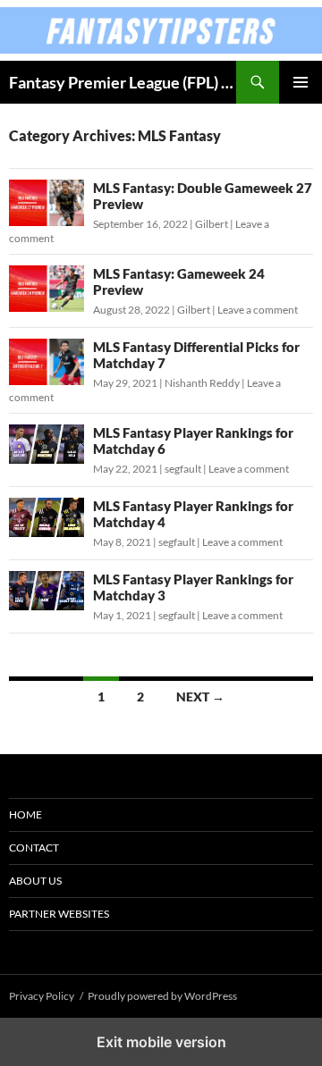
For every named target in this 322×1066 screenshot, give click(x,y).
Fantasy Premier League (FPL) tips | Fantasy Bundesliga (122, 82)
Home (25, 814)
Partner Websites (59, 913)
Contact (34, 847)
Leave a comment (257, 309)
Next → (200, 696)
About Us (35, 880)
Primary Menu (300, 82)
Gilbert (211, 224)
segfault (183, 468)
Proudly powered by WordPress (162, 996)
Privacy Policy (41, 996)
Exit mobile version (161, 1042)
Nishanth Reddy (202, 383)
